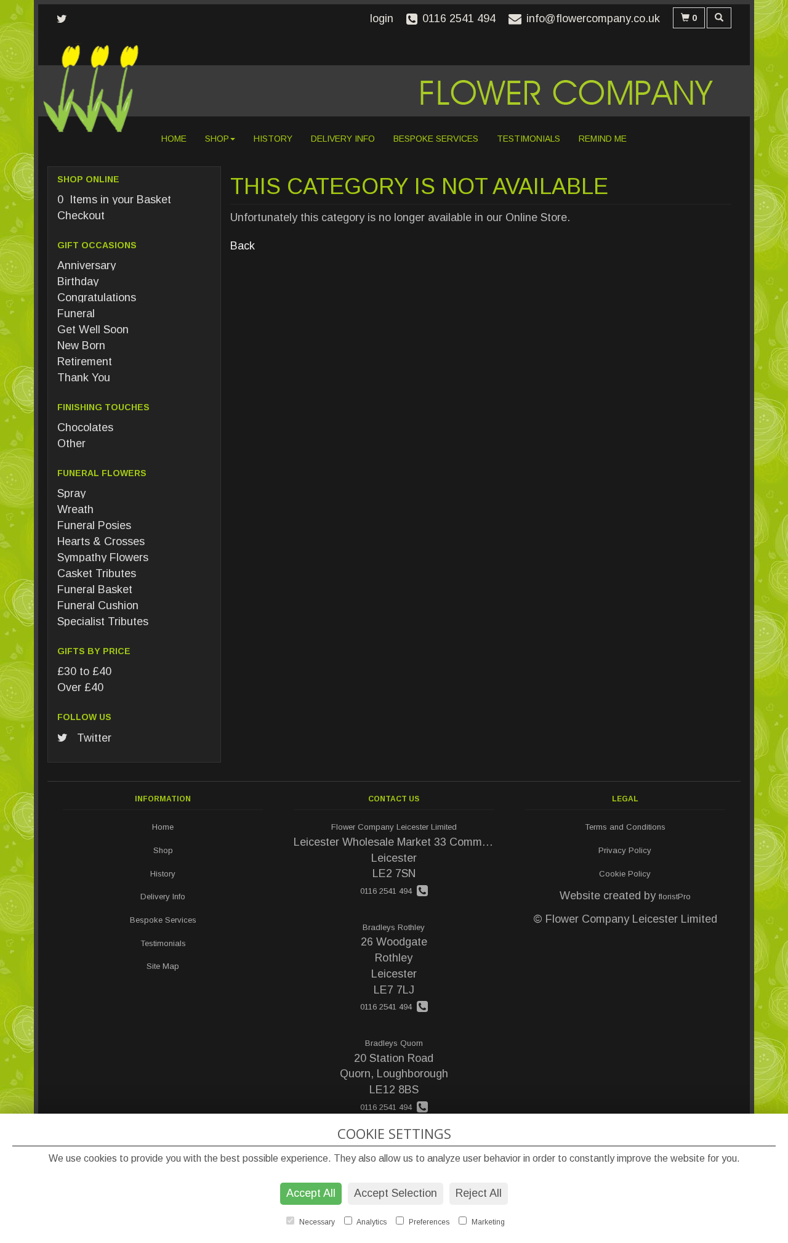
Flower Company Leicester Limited (394, 827)
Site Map (163, 966)
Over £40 (80, 687)
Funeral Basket (94, 589)
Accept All (311, 1193)
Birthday (77, 281)
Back (242, 246)
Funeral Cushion (98, 605)
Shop (217, 139)
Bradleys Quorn (394, 1043)
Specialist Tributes (102, 621)
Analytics (371, 1222)
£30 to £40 (84, 671)
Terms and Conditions (625, 827)
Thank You (83, 377)
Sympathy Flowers (102, 557)
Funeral (76, 313)
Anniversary (86, 265)
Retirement (84, 361)
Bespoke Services (435, 139)
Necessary (316, 1222)
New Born (81, 345)
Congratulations (96, 297)
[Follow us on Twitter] (65, 19)
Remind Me (603, 139)
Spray (71, 493)
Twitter (92, 738)
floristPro (675, 896)
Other (71, 443)
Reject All (479, 1193)
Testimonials (528, 139)
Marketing (487, 1222)
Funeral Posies (94, 525)
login (381, 18)
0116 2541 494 (388, 891)
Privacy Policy (624, 850)
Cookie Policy (625, 873)
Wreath (75, 509)
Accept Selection (395, 1193)
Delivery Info (343, 139)
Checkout (81, 215)
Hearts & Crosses (101, 541)
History (273, 139)
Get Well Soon (93, 329)
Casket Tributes (96, 573)
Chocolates (85, 427)
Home (174, 139)
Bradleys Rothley (394, 927)
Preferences (428, 1222)
